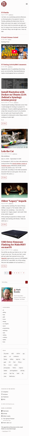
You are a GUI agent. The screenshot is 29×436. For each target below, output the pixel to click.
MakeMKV (4, 258)
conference (16, 356)
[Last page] (23, 272)
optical (15, 365)
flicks (4, 314)
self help (22, 370)
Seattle (4, 339)
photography (7, 368)
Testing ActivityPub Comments (14, 65)
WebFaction (12, 376)
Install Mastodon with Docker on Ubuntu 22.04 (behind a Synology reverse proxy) (13, 96)
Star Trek (12, 373)
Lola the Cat (7, 151)
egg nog (18, 359)
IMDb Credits (6, 416)
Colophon (5, 392)
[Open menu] (27, 4)
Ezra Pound (5, 431)
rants (4, 333)
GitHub (5, 413)
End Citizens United (10, 37)
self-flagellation (13, 370)
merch (4, 326)
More (5, 123)
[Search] (26, 282)
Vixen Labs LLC (7, 422)
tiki (22, 373)
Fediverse (5, 397)
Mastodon (6, 411)
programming (6, 328)
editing (4, 312)
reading (4, 335)
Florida (6, 12)
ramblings (11, 14)
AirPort (18, 353)
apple (5, 356)
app (24, 353)
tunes (4, 342)
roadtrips (5, 337)
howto (4, 319)
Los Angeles (6, 324)
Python (14, 368)
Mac (5, 365)
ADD (12, 353)
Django (5, 359)
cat (10, 356)
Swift (18, 373)
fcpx (24, 359)
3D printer (6, 353)
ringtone (21, 368)
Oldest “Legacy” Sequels (13, 201)
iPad (14, 362)
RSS (4, 399)
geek (4, 317)
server (5, 373)
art (3, 310)
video (5, 376)
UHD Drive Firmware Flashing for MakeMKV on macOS (13, 245)
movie (9, 365)
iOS (9, 362)
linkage (9, 39)
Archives (5, 394)
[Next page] (21, 272)
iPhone (19, 362)
